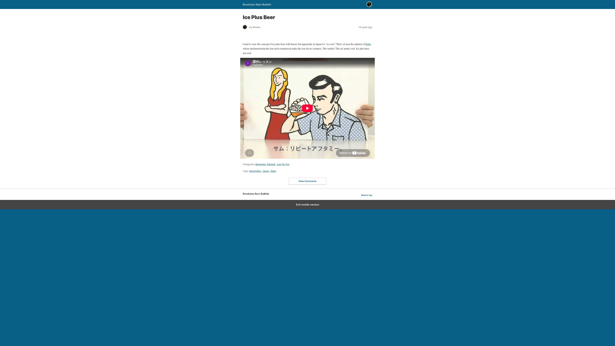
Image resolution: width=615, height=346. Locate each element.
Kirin (368, 44)
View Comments (307, 181)
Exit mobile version (307, 204)
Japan (265, 171)
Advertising (255, 171)
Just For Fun (283, 164)
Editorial (271, 164)
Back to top (366, 195)
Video (273, 171)
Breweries (260, 164)
